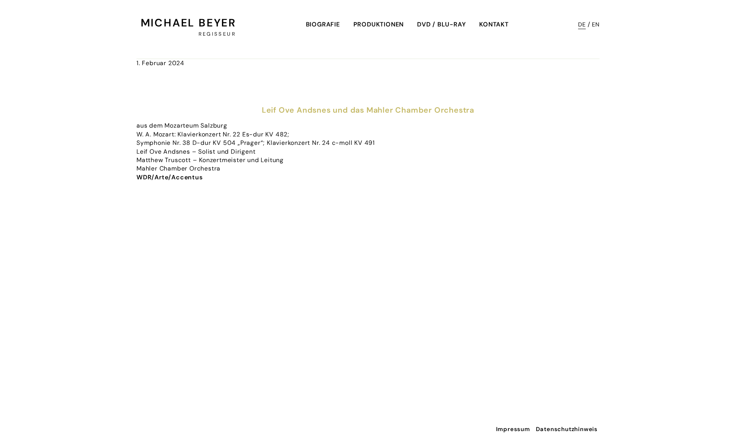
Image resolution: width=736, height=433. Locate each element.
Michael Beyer (188, 23)
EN (596, 24)
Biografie (323, 24)
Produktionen (378, 24)
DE (582, 24)
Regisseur (217, 34)
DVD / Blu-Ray (441, 24)
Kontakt (494, 24)
